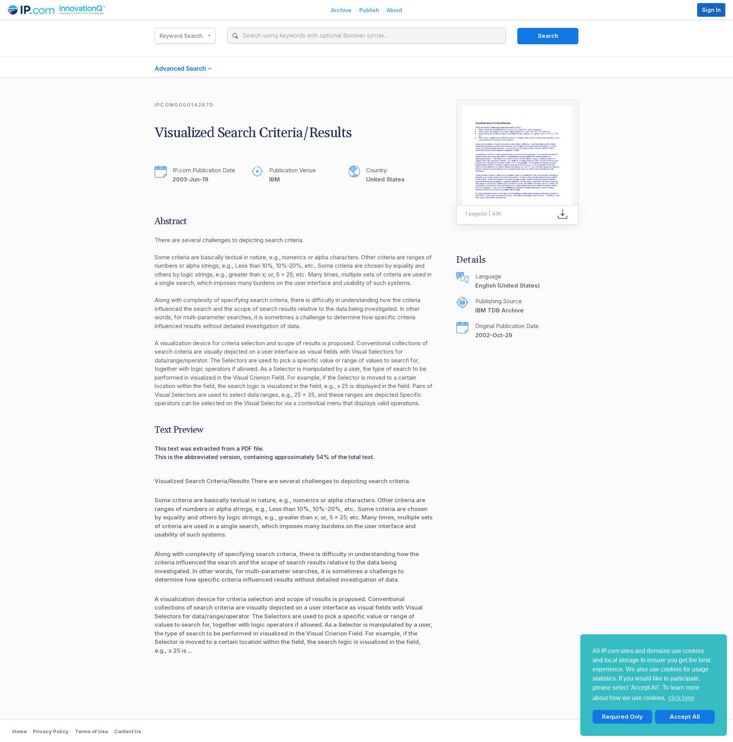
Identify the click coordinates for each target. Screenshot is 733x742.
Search (548, 35)
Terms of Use (91, 731)
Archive (341, 10)
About (394, 10)
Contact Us (127, 731)
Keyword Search (181, 35)
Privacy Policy (51, 731)
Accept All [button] (685, 716)
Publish (369, 10)
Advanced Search (181, 68)
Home (19, 731)
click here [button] (681, 698)
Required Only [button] (622, 716)
